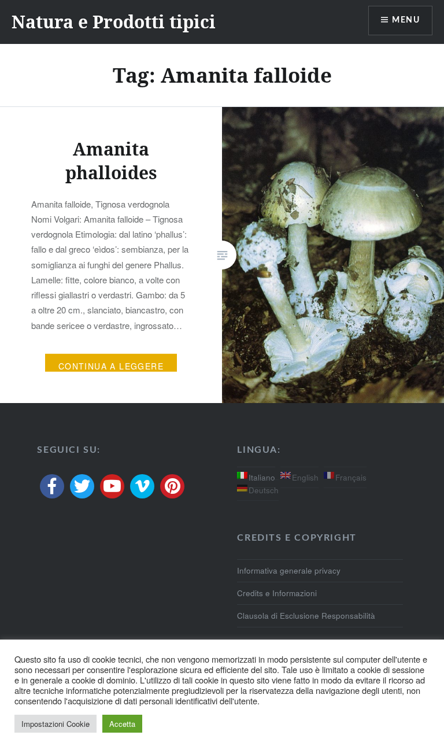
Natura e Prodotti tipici (114, 22)
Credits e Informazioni (277, 593)
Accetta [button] (122, 723)
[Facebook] (52, 486)
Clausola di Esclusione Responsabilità (306, 615)
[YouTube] (112, 486)
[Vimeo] (142, 486)
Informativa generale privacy (289, 570)
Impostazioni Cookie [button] (55, 723)
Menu (406, 20)
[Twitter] (82, 486)
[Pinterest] (172, 486)
